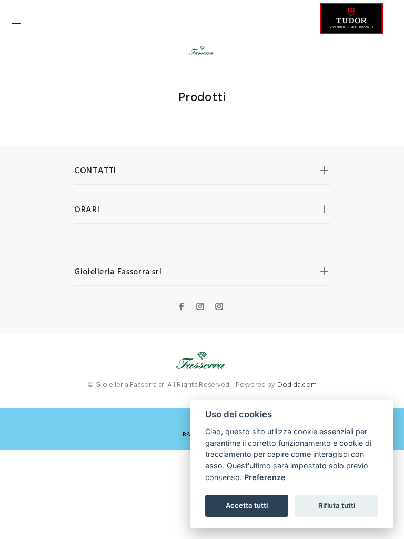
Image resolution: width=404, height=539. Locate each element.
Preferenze (265, 477)
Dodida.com (297, 385)
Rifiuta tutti (336, 505)
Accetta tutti (247, 505)
